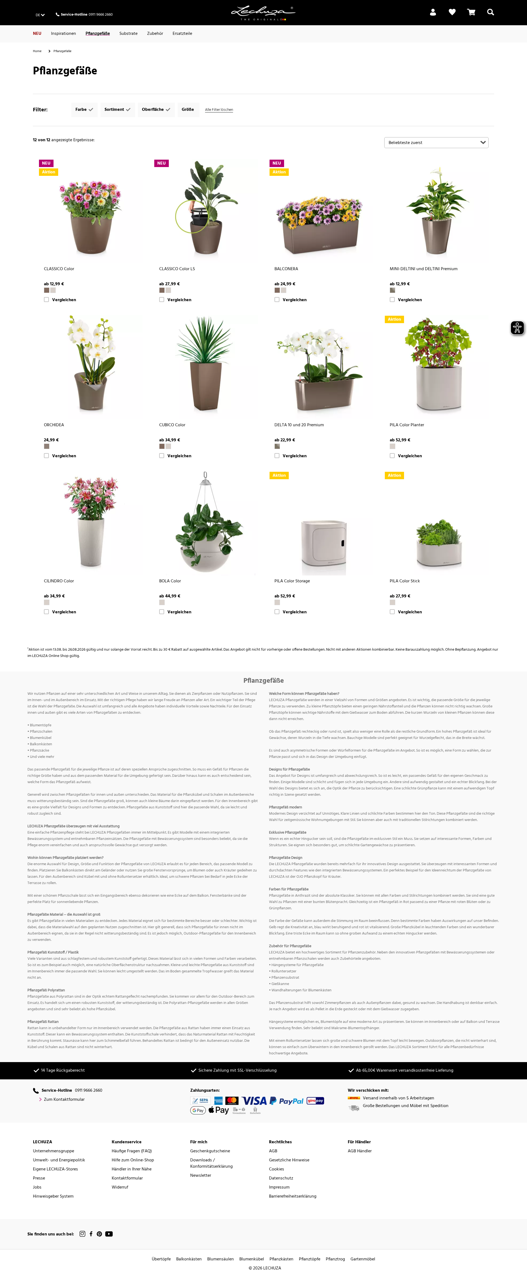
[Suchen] (491, 15)
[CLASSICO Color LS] (206, 211)
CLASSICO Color (59, 269)
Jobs (37, 1187)
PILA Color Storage (292, 581)
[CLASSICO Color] (90, 211)
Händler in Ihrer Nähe (132, 1169)
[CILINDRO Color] (90, 523)
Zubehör (155, 33)
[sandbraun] (53, 290)
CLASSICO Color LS (177, 269)
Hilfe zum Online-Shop (133, 1160)
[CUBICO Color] (206, 367)
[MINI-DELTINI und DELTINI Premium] (436, 211)
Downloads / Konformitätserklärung (211, 1163)
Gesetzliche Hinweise (289, 1160)
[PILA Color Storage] (321, 523)
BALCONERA (286, 269)
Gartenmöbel (363, 1259)
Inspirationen (63, 33)
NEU (37, 33)
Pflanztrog (335, 1259)
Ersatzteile (182, 33)
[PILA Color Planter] (436, 367)
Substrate (128, 33)
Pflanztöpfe (309, 1259)
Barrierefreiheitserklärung (292, 1196)
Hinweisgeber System (53, 1196)
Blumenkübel (251, 1259)
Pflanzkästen (281, 1259)
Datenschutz (281, 1178)
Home (37, 51)
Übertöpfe (161, 1259)
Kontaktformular (127, 1178)
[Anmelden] (433, 15)
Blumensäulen (220, 1259)
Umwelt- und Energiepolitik (59, 1160)
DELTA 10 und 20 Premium (299, 425)
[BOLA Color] (206, 523)
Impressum (279, 1187)
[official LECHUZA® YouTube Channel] (109, 1234)
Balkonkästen (189, 1259)
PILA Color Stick (405, 581)
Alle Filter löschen (219, 110)
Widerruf (120, 1187)
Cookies (276, 1169)
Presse (39, 1178)
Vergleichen (64, 300)
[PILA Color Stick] (436, 523)
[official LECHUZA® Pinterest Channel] (99, 1234)
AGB (273, 1151)
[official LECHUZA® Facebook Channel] (91, 1234)
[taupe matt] (46, 446)
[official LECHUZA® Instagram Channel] (83, 1234)
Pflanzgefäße (98, 33)
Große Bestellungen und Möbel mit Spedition (405, 1106)
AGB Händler (360, 1151)
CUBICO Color (172, 425)
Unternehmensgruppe (53, 1151)
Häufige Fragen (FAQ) (132, 1151)
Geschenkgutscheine (210, 1151)
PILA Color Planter (407, 425)
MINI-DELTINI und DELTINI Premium (424, 269)
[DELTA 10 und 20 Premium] (321, 367)
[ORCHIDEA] (90, 367)
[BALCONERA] (321, 211)
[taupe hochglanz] (392, 290)
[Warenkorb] (471, 15)
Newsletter (200, 1176)
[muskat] (46, 290)
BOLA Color (170, 581)
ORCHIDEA (54, 425)
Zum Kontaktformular (64, 1100)
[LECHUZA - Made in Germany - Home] (263, 12)
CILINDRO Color (59, 581)
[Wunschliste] (452, 15)
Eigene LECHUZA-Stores (55, 1169)
